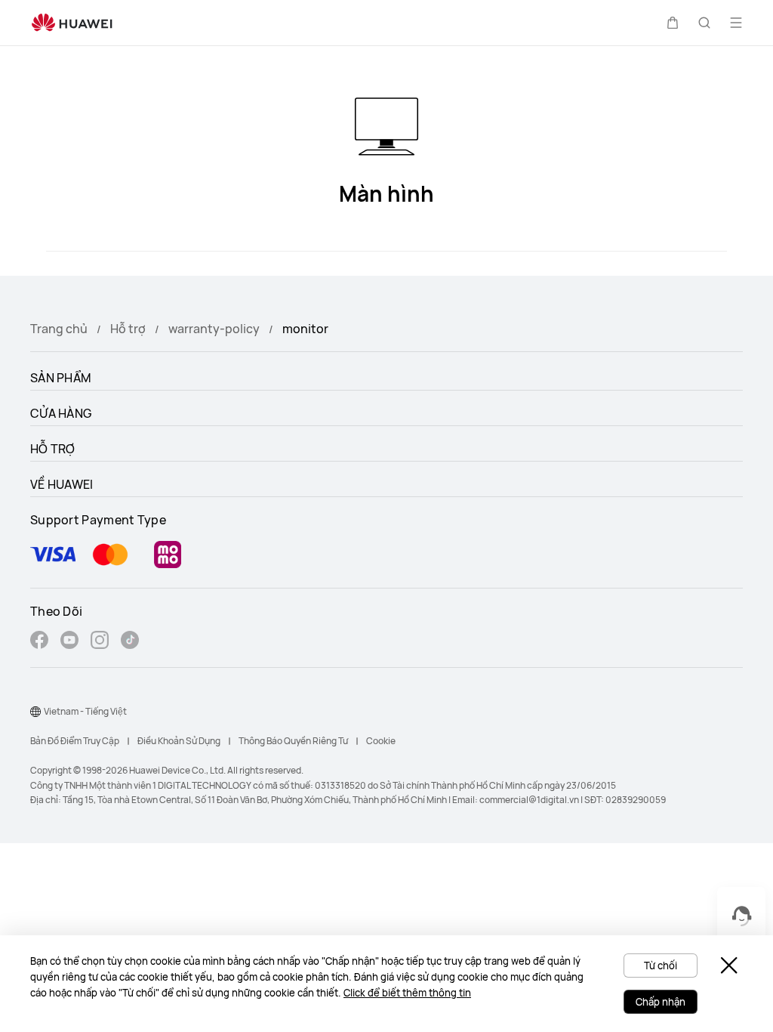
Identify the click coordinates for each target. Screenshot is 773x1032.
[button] (672, 22)
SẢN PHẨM (60, 377)
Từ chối (660, 965)
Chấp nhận (660, 1002)
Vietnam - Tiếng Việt (85, 711)
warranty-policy (214, 328)
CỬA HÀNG (60, 413)
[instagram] (100, 641)
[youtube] (69, 641)
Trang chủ (59, 328)
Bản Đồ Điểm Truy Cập (74, 740)
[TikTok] (130, 641)
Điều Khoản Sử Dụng (178, 740)
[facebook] (39, 641)
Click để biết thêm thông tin (407, 993)
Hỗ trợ (128, 328)
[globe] (35, 711)
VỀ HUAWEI (62, 484)
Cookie (381, 740)
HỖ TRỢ (52, 448)
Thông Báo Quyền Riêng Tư (293, 740)
